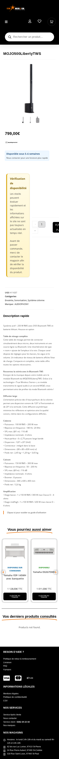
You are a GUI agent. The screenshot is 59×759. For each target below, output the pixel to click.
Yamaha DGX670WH (44, 572)
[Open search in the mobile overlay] (29, 37)
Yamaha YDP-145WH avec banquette (15, 577)
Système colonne (36, 300)
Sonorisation (20, 300)
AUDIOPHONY (22, 304)
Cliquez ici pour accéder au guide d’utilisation (26, 512)
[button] (6, 22)
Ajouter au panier (15, 596)
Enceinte (9, 300)
